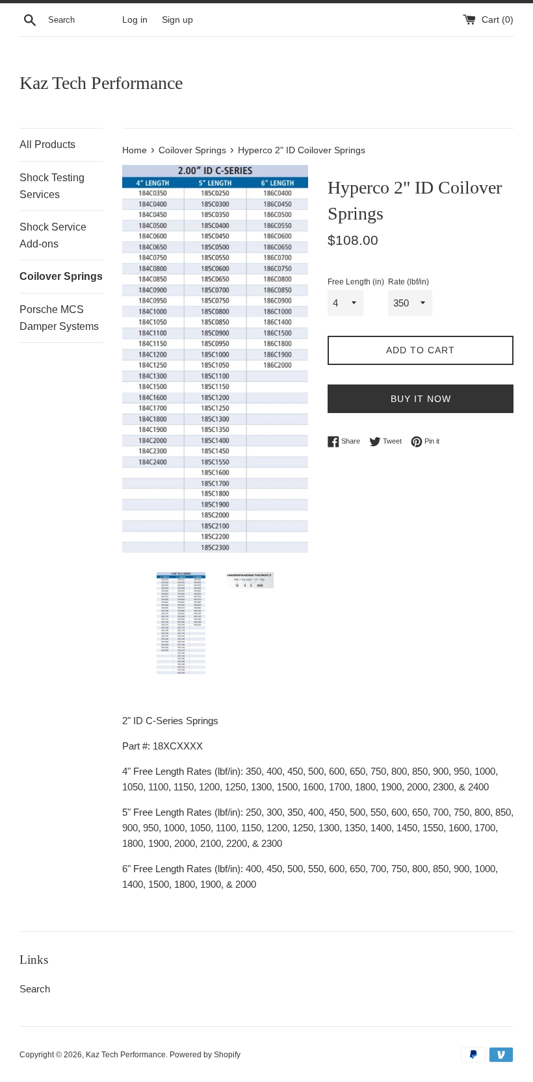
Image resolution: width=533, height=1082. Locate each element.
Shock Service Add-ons (53, 235)
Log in (135, 20)
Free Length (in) (356, 281)
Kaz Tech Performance (101, 83)
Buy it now (421, 399)
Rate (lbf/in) (408, 281)
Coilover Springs (61, 276)
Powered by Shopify (205, 1054)
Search (35, 988)
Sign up (177, 20)
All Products (47, 144)
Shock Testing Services (52, 186)
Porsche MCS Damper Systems (59, 318)
